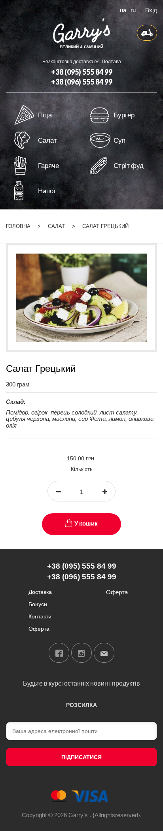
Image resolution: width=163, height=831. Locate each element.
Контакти (39, 616)
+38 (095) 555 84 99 (81, 72)
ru (133, 9)
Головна (18, 226)
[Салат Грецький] (81, 297)
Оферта (38, 628)
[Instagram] (81, 653)
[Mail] (104, 653)
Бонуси (37, 604)
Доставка (40, 591)
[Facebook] (59, 653)
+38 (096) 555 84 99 (81, 81)
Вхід (151, 9)
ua (123, 9)
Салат (56, 226)
